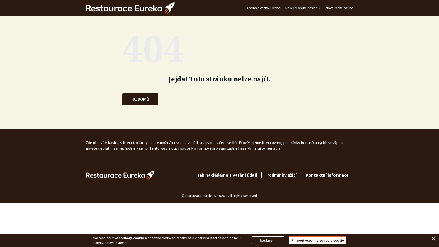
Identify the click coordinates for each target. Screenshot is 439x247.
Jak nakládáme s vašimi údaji (227, 175)
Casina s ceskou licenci (264, 8)
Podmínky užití (281, 175)
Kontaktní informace (327, 175)
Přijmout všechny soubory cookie (317, 240)
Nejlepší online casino (301, 8)
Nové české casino (339, 8)
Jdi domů (140, 99)
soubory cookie (131, 238)
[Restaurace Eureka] (130, 8)
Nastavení (268, 240)
